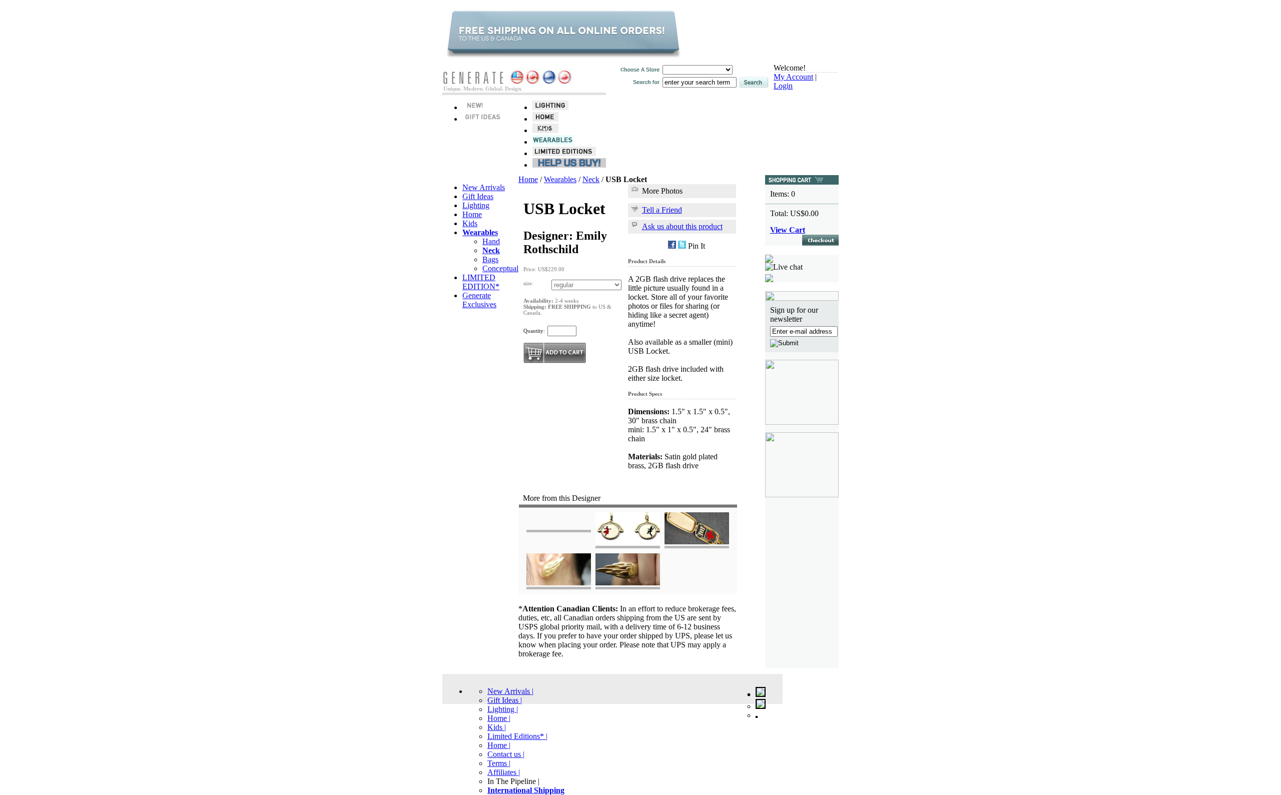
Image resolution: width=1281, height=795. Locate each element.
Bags (490, 259)
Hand (491, 241)
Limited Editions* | (517, 736)
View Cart (787, 230)
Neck (590, 179)
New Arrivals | (510, 691)
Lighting (475, 205)
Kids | (496, 727)
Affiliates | (503, 772)
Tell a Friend (662, 210)
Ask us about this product (682, 226)
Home (472, 214)
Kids (469, 223)
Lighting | (502, 709)
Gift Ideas (477, 196)
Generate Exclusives (479, 300)
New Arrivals (483, 187)
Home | (498, 718)
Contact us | (505, 754)
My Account (793, 77)
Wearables (560, 179)
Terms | (498, 763)
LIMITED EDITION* (480, 282)
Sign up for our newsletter (794, 314)
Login (783, 86)
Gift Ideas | (504, 700)
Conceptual (500, 268)
